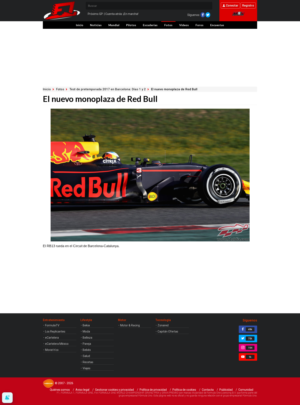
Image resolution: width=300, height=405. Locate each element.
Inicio (79, 25)
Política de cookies (184, 389)
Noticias (96, 25)
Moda (86, 331)
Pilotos (131, 25)
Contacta (208, 389)
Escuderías (150, 25)
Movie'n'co (52, 349)
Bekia (86, 325)
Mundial (113, 25)
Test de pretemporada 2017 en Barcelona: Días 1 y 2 (107, 89)
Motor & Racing (130, 325)
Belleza (87, 337)
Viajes (86, 368)
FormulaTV (52, 325)
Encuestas (217, 25)
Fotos (168, 25)
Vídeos (184, 25)
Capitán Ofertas (168, 331)
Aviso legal (82, 389)
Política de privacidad (153, 389)
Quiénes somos (60, 389)
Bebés (87, 349)
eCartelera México (57, 343)
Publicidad (226, 389)
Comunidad (245, 389)
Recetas (88, 362)
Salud (86, 356)
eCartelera (52, 337)
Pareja (87, 343)
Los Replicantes (55, 331)
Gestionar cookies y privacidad (114, 389)
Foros (199, 25)
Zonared (163, 325)
